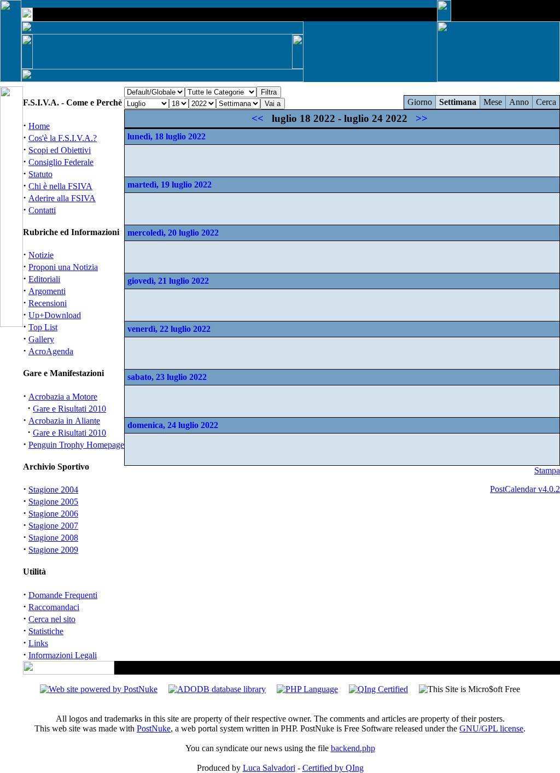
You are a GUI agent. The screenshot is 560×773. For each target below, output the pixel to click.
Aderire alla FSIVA (62, 198)
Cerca (546, 102)
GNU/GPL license (491, 728)
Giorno (419, 102)
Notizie (41, 255)
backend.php (353, 748)
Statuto (40, 174)
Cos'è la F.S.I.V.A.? (62, 138)
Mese (492, 102)
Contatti (42, 210)
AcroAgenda (50, 351)
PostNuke (154, 728)
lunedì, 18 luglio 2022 (166, 136)
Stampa (547, 470)
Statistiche (45, 631)
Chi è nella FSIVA (60, 186)
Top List (42, 327)
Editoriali (44, 279)
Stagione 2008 (53, 537)
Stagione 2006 (53, 513)
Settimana (457, 102)
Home (39, 126)
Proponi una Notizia (63, 267)
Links (38, 643)
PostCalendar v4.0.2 (525, 489)
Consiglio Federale (61, 162)
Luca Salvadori (269, 767)
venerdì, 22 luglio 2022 (169, 328)
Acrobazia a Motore (62, 396)
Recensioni (47, 303)
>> (422, 118)
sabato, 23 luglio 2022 (167, 377)
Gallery (41, 339)
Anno (519, 102)
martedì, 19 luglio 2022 (169, 184)
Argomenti (47, 291)
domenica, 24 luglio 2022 (172, 425)
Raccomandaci (53, 607)
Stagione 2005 (53, 501)
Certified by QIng (333, 767)
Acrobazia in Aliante (64, 420)
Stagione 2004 (53, 489)
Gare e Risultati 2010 (69, 408)
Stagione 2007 (53, 525)
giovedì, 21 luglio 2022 (168, 280)
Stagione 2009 (53, 549)
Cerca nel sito (51, 619)
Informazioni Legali (62, 655)
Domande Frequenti (62, 595)
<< (258, 118)
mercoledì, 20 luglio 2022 (173, 232)
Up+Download (54, 315)
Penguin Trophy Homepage (76, 444)
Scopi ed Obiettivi (59, 150)
